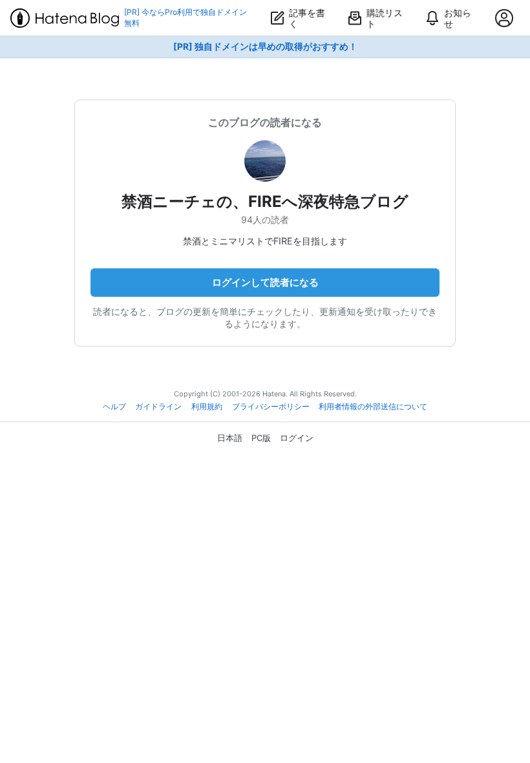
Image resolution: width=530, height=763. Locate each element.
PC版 (261, 438)
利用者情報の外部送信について (373, 406)
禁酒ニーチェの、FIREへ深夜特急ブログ (265, 201)
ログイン (296, 438)
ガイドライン (158, 406)
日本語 (229, 438)
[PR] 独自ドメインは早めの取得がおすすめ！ (265, 46)
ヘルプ (114, 406)
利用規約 (206, 406)
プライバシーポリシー (271, 406)
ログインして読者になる (265, 282)
